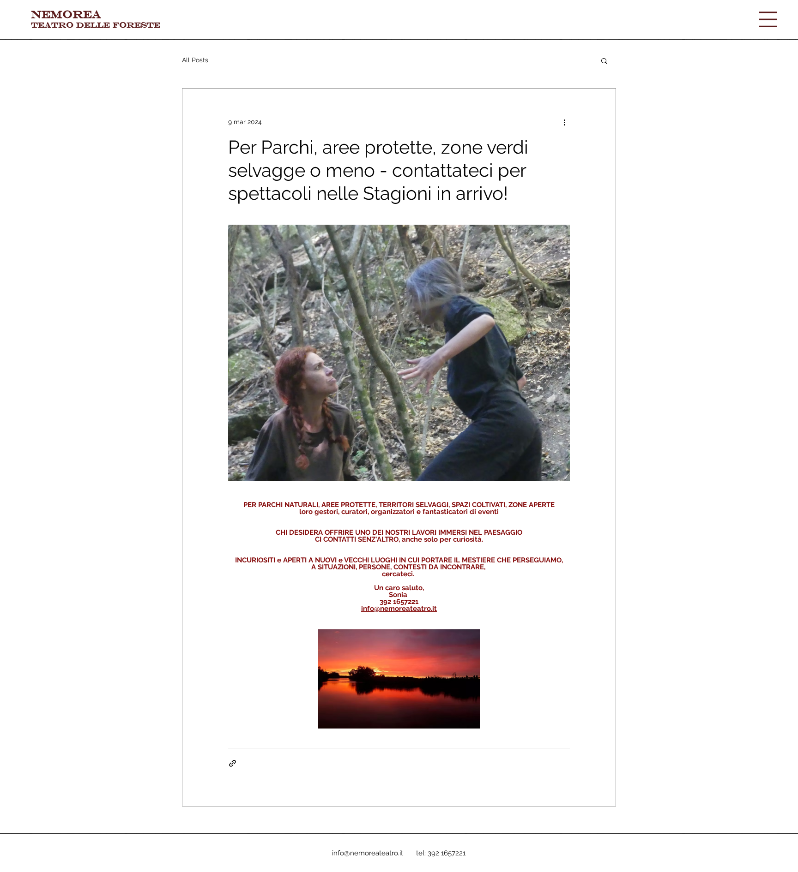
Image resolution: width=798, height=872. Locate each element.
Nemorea (66, 14)
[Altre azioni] (564, 121)
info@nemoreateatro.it (367, 853)
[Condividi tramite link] (232, 763)
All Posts (195, 60)
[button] (768, 19)
